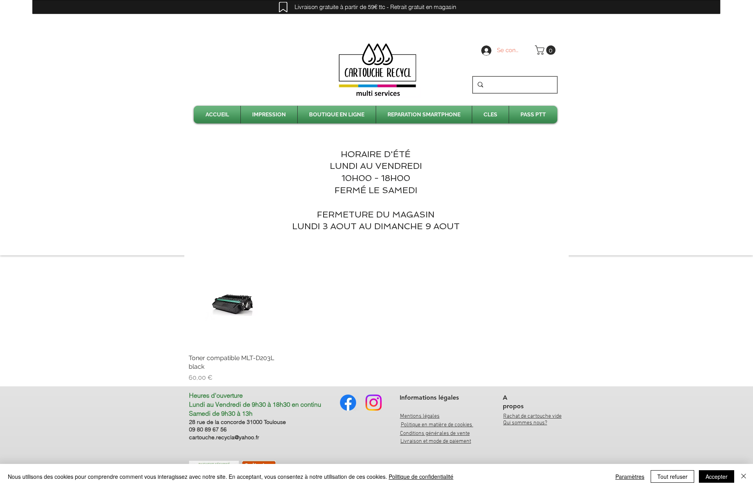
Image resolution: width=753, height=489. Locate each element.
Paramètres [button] (629, 476)
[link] (546, 50)
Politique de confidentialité (421, 476)
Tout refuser (672, 476)
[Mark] (283, 7)
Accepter (717, 476)
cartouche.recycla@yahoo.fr (224, 437)
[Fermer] (743, 476)
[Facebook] (348, 402)
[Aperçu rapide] (233, 303)
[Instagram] (373, 402)
